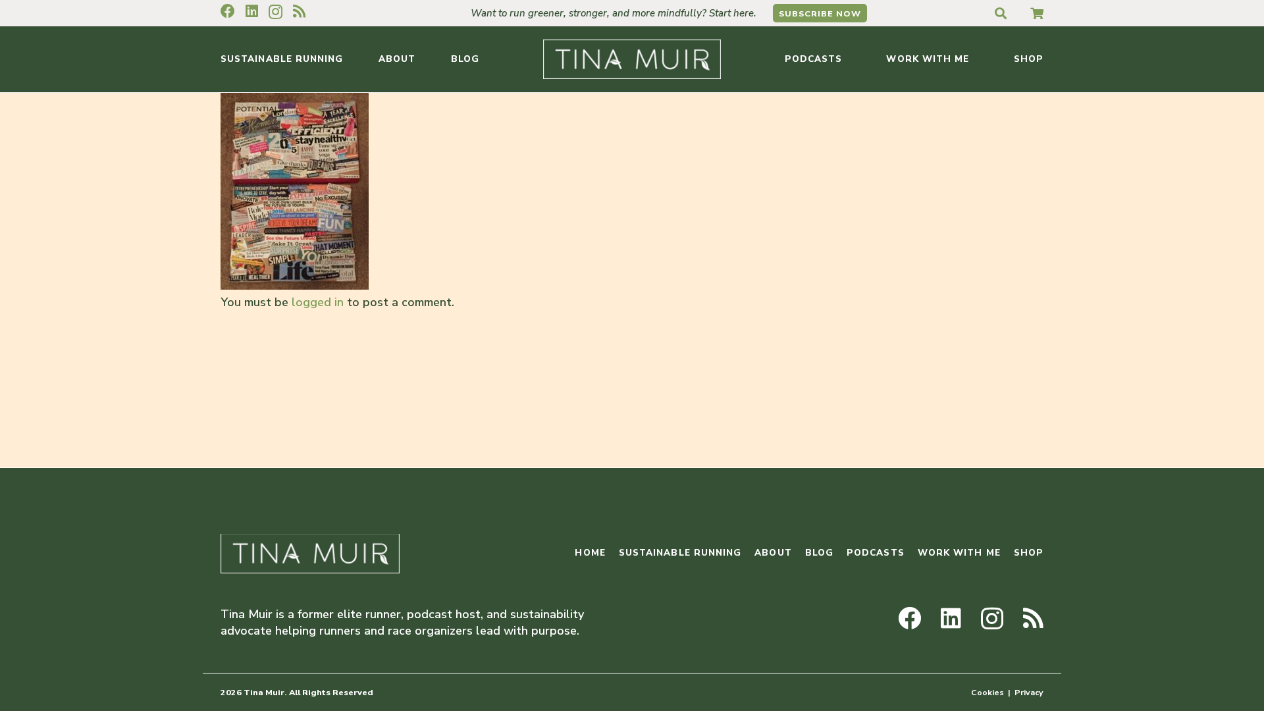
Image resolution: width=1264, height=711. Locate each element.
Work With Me (959, 552)
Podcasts (876, 552)
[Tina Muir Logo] (632, 59)
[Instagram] (275, 12)
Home (590, 552)
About (772, 552)
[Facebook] (228, 11)
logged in (318, 302)
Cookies (987, 692)
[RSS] (299, 11)
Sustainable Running (680, 552)
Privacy (1028, 692)
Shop (1028, 552)
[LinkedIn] (252, 11)
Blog (819, 552)
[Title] (1036, 13)
